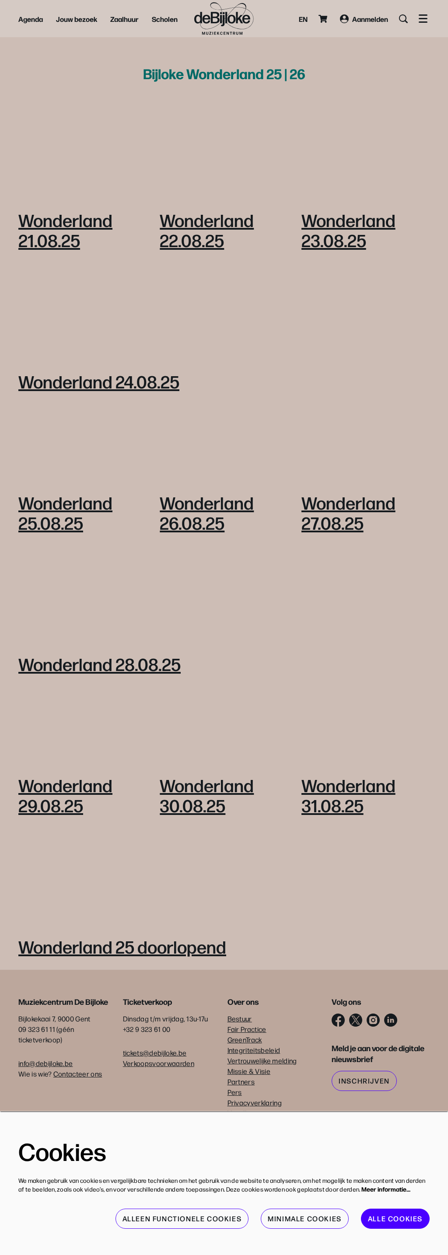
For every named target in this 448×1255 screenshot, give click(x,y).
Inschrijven (364, 1080)
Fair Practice (247, 1029)
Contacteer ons (77, 1073)
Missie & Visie (249, 1071)
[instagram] (373, 1020)
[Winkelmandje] (323, 18)
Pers (235, 1092)
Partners (241, 1081)
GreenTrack (245, 1039)
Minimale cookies (305, 1218)
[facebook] (338, 1020)
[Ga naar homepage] (224, 18)
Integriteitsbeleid (254, 1050)
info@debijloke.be (45, 1063)
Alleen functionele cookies (182, 1218)
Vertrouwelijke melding (262, 1060)
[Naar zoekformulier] (403, 18)
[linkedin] (390, 1020)
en (303, 18)
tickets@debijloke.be (154, 1052)
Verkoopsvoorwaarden (158, 1063)
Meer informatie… (385, 1189)
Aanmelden (370, 19)
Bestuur (240, 1018)
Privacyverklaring (255, 1102)
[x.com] (355, 1020)
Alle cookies (395, 1218)
